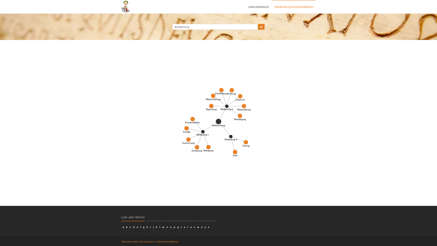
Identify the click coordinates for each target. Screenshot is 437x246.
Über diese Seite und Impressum (138, 241)
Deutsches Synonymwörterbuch (294, 7)
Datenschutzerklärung (167, 241)
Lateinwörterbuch (258, 7)
